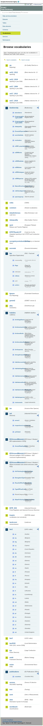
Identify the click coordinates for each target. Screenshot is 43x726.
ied (11, 413)
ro (15, 617)
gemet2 (12, 300)
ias (11, 408)
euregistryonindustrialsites (17, 241)
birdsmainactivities (19, 327)
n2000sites (18, 167)
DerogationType (19, 478)
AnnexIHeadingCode (19, 446)
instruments (18, 402)
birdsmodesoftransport (19, 342)
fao (11, 253)
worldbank (14, 707)
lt (15, 591)
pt (15, 613)
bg (16, 542)
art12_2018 (14, 79)
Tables (4, 23)
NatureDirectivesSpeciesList (19, 186)
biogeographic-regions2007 (19, 117)
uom (11, 694)
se (15, 621)
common (13, 208)
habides (13, 313)
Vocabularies (7, 33)
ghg (11, 306)
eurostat (13, 248)
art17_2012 (14, 93)
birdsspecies (19, 349)
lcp (11, 650)
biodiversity (14, 108)
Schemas (5, 29)
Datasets (5, 19)
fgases (12, 293)
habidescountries (19, 362)
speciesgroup (19, 197)
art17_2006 (14, 86)
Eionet (10, 12)
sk (15, 628)
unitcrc (17, 285)
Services (5, 36)
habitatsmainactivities (19, 376)
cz (15, 549)
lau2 (11, 638)
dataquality (18, 126)
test (11, 689)
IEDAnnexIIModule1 (17, 439)
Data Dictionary (17, 12)
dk (15, 557)
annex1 (17, 420)
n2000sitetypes (19, 172)
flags (16, 265)
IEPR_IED (13, 508)
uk (15, 632)
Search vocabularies (11, 60)
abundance (18, 112)
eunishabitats (19, 135)
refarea (17, 276)
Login (27, 4)
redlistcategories (19, 191)
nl (15, 606)
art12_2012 (14, 72)
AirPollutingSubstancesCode (19, 471)
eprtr (11, 225)
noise (12, 664)
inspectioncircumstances (19, 425)
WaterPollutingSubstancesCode (19, 499)
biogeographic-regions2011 (19, 122)
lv (15, 598)
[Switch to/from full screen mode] (31, 4)
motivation (18, 140)
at (15, 534)
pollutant (17, 432)
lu (15, 594)
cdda (11, 203)
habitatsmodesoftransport (19, 390)
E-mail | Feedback (8, 720)
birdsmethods (19, 333)
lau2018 (12, 643)
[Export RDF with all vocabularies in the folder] (38, 108)
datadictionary (15, 213)
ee (15, 560)
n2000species (19, 178)
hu (16, 579)
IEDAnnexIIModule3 (17, 453)
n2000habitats (19, 161)
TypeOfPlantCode (19, 489)
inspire (12, 515)
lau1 (11, 529)
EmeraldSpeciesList (19, 131)
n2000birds (18, 152)
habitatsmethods (19, 382)
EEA (10, 2)
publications (14, 672)
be (15, 538)
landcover (13, 522)
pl (15, 609)
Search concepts (25, 60)
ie (15, 583)
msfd (11, 657)
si (15, 624)
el (15, 564)
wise (11, 700)
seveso (12, 682)
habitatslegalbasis (19, 368)
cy (15, 545)
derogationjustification (19, 355)
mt (16, 602)
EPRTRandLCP (15, 232)
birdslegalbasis (19, 319)
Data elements (7, 26)
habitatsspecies (19, 397)
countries (18, 676)
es (15, 568)
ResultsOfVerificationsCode (19, 483)
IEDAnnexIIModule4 (17, 462)
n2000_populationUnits (19, 146)
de (15, 553)
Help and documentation (10, 16)
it (15, 587)
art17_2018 (14, 101)
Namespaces (6, 40)
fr (15, 575)
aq (10, 65)
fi (15, 572)
